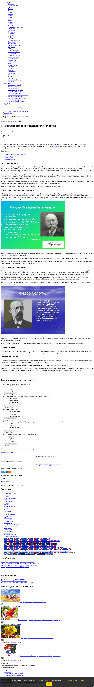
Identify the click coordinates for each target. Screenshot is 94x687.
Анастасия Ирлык (15, 642)
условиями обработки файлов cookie (74, 680)
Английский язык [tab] (10, 493)
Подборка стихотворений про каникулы (33, 602)
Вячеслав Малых (14, 606)
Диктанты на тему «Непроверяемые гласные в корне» (18, 582)
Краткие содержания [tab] (10, 526)
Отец (12, 429)
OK (49, 684)
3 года (12, 436)
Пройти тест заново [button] (7, 452)
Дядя (11, 423)
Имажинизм (14, 402)
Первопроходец (15, 411)
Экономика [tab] (7, 511)
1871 (11, 387)
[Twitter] (4, 472)
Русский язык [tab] (8, 531)
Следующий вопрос (10, 393)
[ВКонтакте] (2, 472)
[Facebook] (7, 472)
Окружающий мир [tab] (10, 534)
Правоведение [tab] (8, 521)
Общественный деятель (17, 416)
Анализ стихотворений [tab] (11, 524)
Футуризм (13, 398)
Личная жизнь (8, 157)
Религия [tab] (7, 500)
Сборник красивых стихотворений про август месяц (37, 638)
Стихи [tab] (6, 504)
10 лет (12, 440)
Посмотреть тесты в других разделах (47, 465)
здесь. (34, 449)
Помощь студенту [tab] (10, 514)
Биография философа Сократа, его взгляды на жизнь (17, 562)
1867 (11, 391)
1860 (11, 389)
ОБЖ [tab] (6, 509)
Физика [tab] (6, 503)
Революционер (15, 413)
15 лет (12, 438)
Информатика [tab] (8, 501)
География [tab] (7, 519)
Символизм (14, 400)
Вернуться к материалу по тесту (47, 456)
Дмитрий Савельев (15, 624)
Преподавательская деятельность (14, 154)
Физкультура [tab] (8, 513)
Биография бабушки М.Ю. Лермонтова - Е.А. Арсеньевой (19, 565)
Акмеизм (13, 404)
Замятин (56, 144)
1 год (12, 441)
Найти (20, 121)
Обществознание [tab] (9, 506)
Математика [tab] (8, 518)
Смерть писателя (9, 159)
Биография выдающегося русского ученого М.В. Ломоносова (20, 563)
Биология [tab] (7, 495)
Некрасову (88, 258)
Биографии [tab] (7, 528)
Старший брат (14, 427)
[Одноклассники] (9, 472)
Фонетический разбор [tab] (11, 536)
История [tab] (7, 533)
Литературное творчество (12, 156)
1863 (11, 386)
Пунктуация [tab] (8, 516)
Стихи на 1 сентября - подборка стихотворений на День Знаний (40, 656)
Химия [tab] (6, 496)
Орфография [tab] (8, 523)
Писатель (13, 414)
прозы (31, 144)
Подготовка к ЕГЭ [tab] (10, 498)
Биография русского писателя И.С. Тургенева (15, 567)
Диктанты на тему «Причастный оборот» (14, 581)
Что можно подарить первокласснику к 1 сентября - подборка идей (39, 620)
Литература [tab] (8, 529)
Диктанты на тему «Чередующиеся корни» (14, 579)
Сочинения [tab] (7, 508)
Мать (12, 425)
